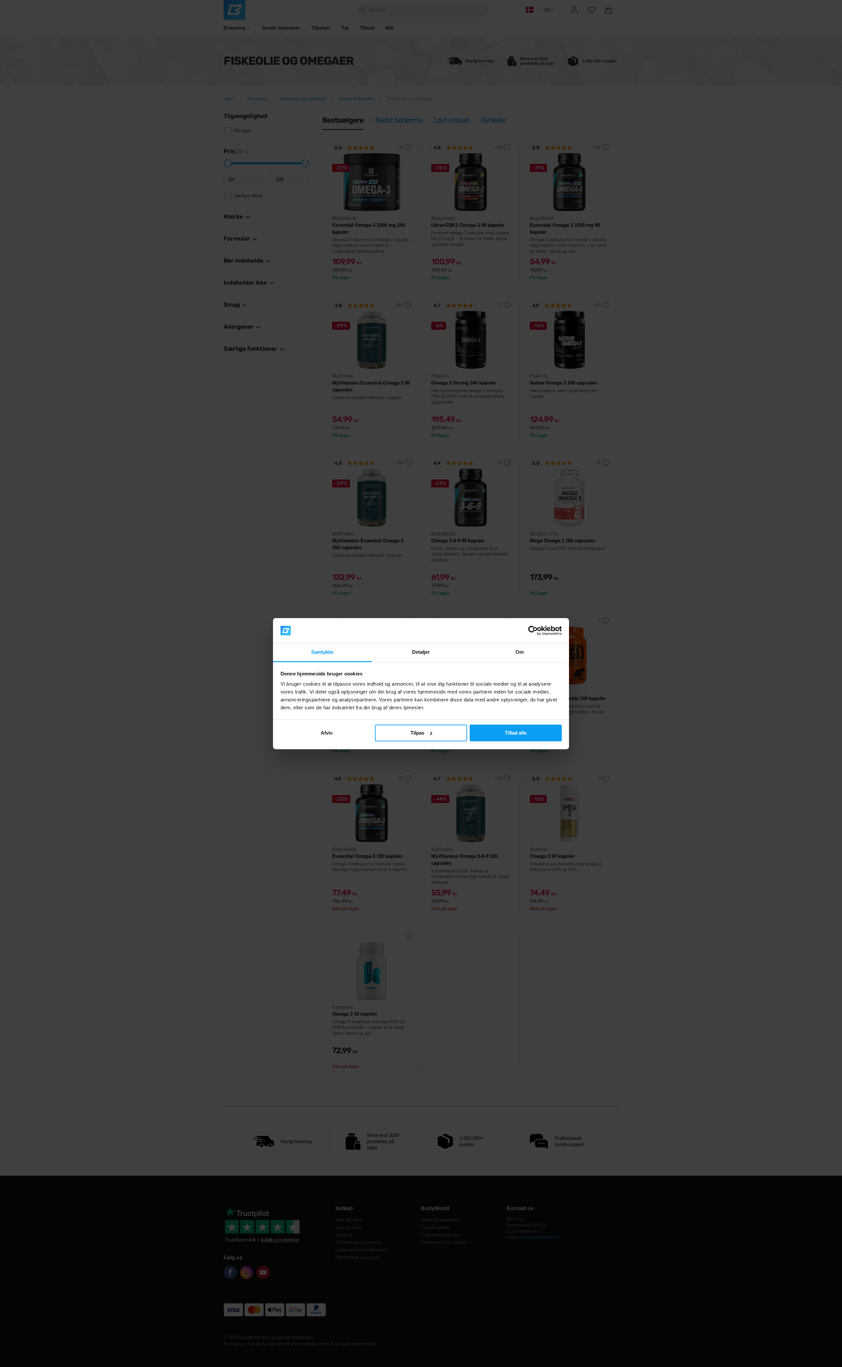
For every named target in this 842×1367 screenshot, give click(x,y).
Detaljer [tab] (421, 652)
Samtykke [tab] (322, 652)
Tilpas (417, 733)
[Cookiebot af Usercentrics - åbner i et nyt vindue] (533, 630)
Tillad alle (516, 733)
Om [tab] (519, 652)
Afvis (327, 733)
